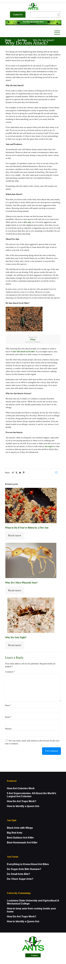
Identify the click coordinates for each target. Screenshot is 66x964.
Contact (34, 955)
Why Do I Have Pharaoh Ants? (21, 582)
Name (8, 705)
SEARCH (56, 14)
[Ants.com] (33, 6)
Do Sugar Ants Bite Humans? (24, 869)
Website (8, 729)
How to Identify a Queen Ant (23, 806)
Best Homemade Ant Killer (22, 842)
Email (8, 717)
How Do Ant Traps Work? (21, 801)
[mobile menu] (56, 32)
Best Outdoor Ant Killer (20, 837)
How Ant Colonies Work (21, 788)
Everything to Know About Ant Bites (28, 864)
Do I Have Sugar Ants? (20, 879)
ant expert (49, 446)
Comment (10, 672)
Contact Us (17, 14)
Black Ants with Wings (20, 828)
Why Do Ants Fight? (16, 637)
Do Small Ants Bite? (18, 874)
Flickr (33, 339)
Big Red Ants (14, 832)
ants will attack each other (23, 351)
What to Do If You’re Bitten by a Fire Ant (26, 527)
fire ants (27, 222)
